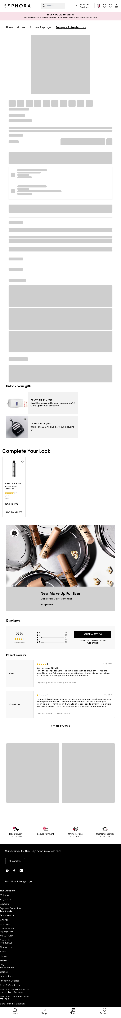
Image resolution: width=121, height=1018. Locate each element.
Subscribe (15, 861)
